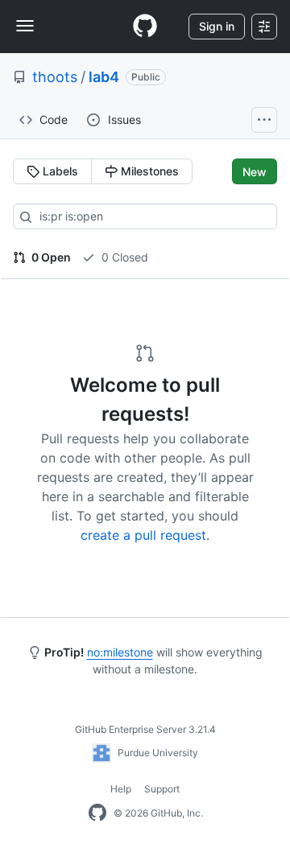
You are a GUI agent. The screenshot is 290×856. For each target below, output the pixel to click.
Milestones (148, 171)
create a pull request (143, 535)
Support (162, 789)
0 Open (50, 257)
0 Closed (123, 257)
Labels (58, 171)
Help (120, 789)
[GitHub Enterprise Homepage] (97, 813)
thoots (54, 76)
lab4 (104, 76)
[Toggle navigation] (25, 26)
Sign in (216, 26)
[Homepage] (145, 26)
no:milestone (120, 652)
